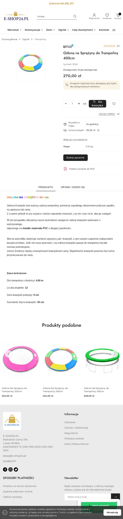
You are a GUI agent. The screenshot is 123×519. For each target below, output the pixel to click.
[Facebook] (5, 469)
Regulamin (71, 433)
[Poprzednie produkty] (8, 354)
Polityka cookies (74, 438)
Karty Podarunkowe (76, 444)
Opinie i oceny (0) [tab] (73, 187)
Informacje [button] (71, 414)
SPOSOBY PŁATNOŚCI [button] (18, 478)
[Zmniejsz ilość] (65, 103)
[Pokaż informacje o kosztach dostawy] (98, 130)
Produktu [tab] (45, 187)
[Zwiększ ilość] (79, 103)
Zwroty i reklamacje (76, 427)
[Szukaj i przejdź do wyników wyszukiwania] (75, 16)
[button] (14, 30)
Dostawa (69, 422)
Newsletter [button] (71, 478)
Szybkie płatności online (18, 491)
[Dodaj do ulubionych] (114, 103)
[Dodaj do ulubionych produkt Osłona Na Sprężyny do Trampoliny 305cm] (35, 338)
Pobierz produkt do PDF (82, 169)
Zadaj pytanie (75, 157)
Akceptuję (112, 512)
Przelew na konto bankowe (19, 486)
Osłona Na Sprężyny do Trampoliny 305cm (14, 390)
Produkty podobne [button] (61, 325)
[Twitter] (16, 469)
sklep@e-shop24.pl (14, 455)
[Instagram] (10, 469)
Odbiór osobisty (12, 497)
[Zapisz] (115, 496)
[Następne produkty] (114, 354)
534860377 (9, 461)
